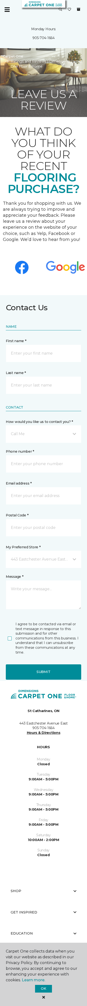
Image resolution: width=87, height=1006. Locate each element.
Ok (43, 988)
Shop (16, 891)
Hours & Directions (43, 733)
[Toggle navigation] (7, 9)
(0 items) (78, 9)
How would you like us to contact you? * (39, 421)
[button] (60, 9)
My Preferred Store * (23, 547)
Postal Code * (17, 515)
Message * (14, 576)
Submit (43, 672)
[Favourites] (69, 9)
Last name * (16, 372)
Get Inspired (24, 912)
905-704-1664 (43, 38)
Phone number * (20, 451)
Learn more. (33, 980)
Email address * (19, 483)
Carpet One (13, 56)
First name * (16, 341)
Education (22, 933)
